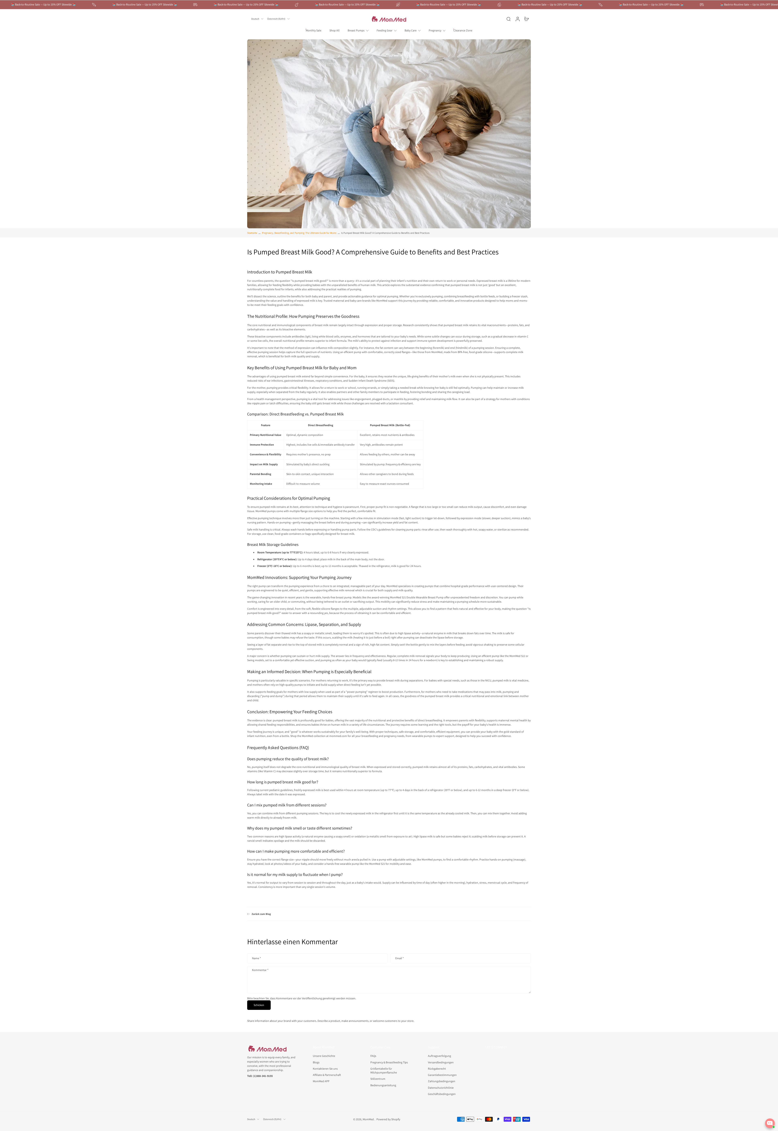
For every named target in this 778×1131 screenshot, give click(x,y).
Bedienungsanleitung (383, 1085)
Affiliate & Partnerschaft (327, 1075)
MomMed (368, 1119)
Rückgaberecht (437, 1068)
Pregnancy (435, 30)
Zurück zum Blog (261, 914)
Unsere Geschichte (324, 1056)
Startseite (252, 233)
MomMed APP (321, 1081)
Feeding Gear (384, 30)
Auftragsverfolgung (439, 1056)
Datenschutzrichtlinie (441, 1087)
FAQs (373, 1056)
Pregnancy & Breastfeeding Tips (389, 1062)
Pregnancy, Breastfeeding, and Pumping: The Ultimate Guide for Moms (299, 233)
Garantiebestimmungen (442, 1075)
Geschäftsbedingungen (442, 1094)
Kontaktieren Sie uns (325, 1068)
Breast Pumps (356, 30)
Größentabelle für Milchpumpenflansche (383, 1070)
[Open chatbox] (770, 1123)
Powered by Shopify (388, 1119)
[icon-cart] (526, 18)
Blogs (316, 1062)
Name (256, 958)
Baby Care (411, 30)
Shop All (334, 30)
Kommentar (260, 970)
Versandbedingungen (441, 1062)
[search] (508, 19)
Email (399, 958)
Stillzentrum (377, 1079)
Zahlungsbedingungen (441, 1081)
